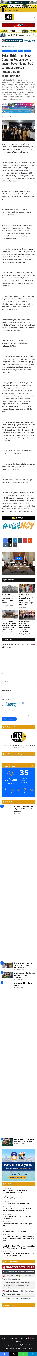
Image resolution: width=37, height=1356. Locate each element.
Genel (4, 51)
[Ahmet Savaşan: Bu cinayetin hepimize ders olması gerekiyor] (7, 975)
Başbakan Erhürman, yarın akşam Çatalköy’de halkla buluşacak (23, 809)
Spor (7, 1348)
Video (12, 1348)
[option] (18, 563)
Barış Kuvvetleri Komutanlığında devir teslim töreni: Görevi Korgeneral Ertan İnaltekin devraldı (9, 625)
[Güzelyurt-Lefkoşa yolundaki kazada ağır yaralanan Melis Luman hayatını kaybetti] (10, 588)
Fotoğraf (18, 1348)
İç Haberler (12, 51)
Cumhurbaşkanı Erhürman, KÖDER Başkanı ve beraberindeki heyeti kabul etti (18, 566)
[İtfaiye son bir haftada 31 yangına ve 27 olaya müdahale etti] (7, 965)
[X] (10, 540)
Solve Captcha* (7, 699)
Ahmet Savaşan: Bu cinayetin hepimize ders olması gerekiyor (24, 975)
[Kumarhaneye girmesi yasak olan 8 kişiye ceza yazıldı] (7, 1142)
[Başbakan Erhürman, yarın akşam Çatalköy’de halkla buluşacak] (7, 883)
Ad (3, 673)
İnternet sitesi (6, 690)
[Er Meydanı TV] (9, 17)
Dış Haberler (24, 1345)
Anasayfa (6, 46)
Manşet (12, 46)
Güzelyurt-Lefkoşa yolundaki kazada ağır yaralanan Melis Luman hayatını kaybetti (9, 599)
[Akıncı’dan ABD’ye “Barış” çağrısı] (7, 1059)
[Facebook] (5, 540)
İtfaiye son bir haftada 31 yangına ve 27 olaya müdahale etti (23, 965)
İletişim (29, 1348)
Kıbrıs (20, 51)
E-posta (5, 682)
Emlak (24, 1348)
